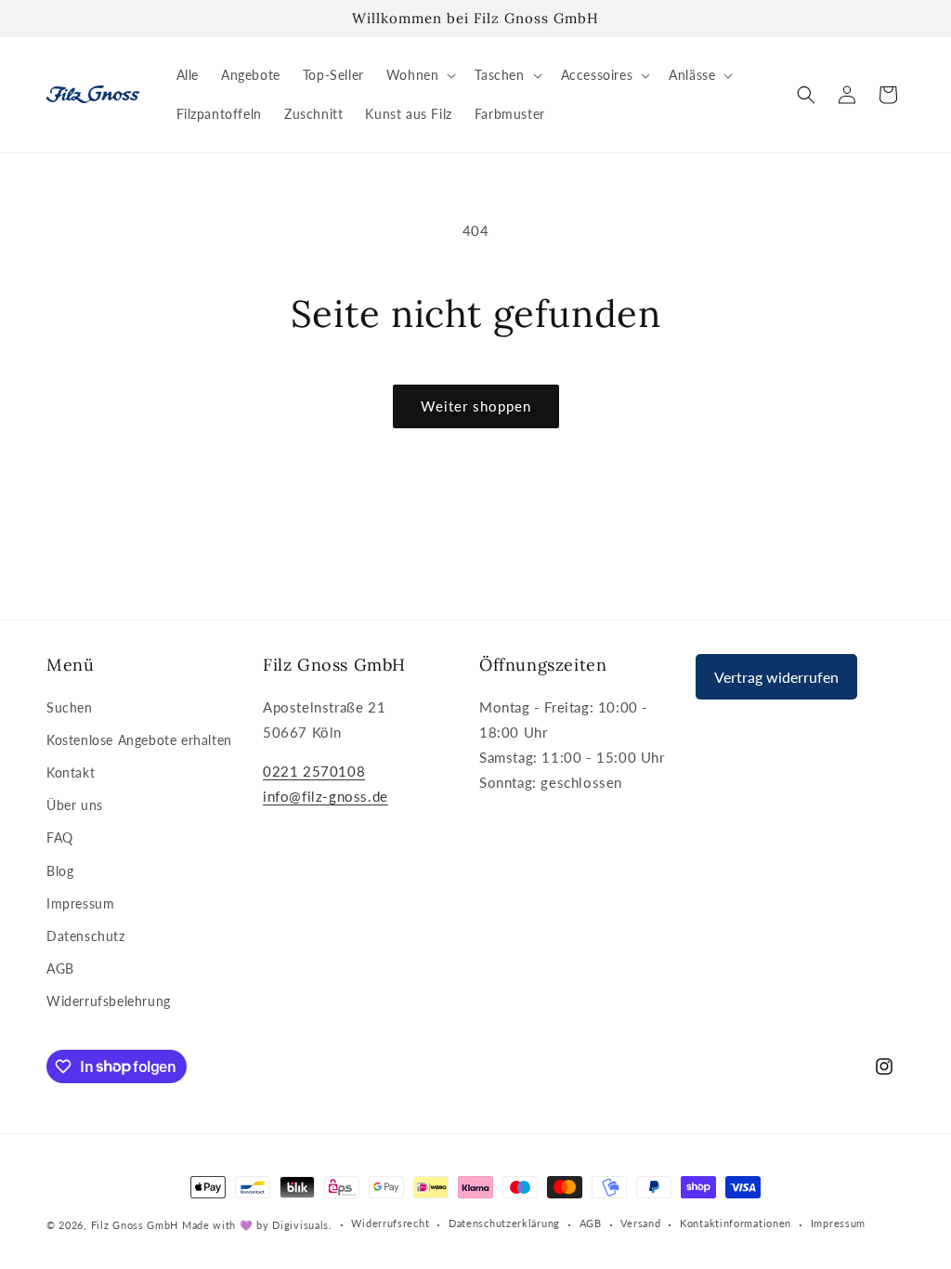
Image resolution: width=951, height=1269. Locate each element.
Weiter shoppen (476, 406)
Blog (59, 871)
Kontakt (70, 772)
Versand (640, 1223)
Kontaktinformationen (735, 1223)
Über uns (74, 805)
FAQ (59, 837)
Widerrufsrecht (390, 1223)
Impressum (80, 903)
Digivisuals (300, 1225)
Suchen (69, 707)
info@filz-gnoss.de (325, 796)
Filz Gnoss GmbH (135, 1225)
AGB (60, 968)
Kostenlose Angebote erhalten (139, 740)
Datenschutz (85, 936)
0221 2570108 (314, 771)
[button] (419, 75)
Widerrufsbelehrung (108, 1001)
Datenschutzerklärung (504, 1223)
